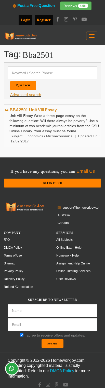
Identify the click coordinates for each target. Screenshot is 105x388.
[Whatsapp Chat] (12, 368)
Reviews (74, 6)
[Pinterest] (75, 20)
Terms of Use (13, 255)
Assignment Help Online (73, 263)
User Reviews (66, 279)
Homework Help (67, 255)
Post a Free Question (36, 5)
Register (44, 20)
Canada (63, 223)
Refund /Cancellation (18, 287)
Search (24, 85)
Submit (52, 343)
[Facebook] (57, 20)
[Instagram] (66, 20)
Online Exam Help (69, 247)
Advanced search (25, 94)
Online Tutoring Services (73, 271)
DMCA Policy (13, 247)
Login (25, 20)
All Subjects (64, 240)
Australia (64, 215)
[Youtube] (84, 20)
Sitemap (9, 263)
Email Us (85, 171)
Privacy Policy (13, 271)
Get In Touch (52, 183)
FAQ (7, 240)
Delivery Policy (14, 279)
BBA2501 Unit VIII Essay (33, 110)
